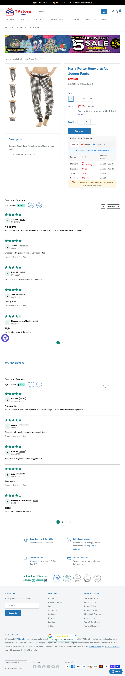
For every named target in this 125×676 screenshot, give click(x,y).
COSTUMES (9, 19)
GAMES (20, 27)
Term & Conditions (92, 622)
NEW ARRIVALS (40, 19)
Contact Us (52, 610)
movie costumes (112, 646)
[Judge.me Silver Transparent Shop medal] (77, 578)
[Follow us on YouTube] (53, 666)
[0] (118, 11)
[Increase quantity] (93, 121)
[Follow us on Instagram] (44, 666)
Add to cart (79, 131)
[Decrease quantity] (80, 121)
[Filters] (103, 206)
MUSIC (7, 27)
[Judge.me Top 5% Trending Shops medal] (97, 578)
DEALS (33, 27)
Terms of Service (91, 626)
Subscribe (13, 613)
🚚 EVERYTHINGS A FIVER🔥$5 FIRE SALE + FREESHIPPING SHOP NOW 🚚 (63, 2)
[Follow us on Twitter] (39, 666)
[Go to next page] (71, 342)
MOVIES (89, 19)
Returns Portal (90, 610)
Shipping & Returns (92, 614)
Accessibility (89, 618)
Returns (51, 618)
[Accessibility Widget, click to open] (5, 338)
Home (7, 59)
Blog (50, 606)
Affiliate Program (55, 602)
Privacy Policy (90, 602)
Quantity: (72, 122)
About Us (51, 598)
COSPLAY (25, 19)
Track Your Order (91, 598)
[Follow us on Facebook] (34, 666)
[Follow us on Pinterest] (48, 666)
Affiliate (51, 626)
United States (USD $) (14, 662)
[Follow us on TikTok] (57, 666)
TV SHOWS (74, 19)
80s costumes (95, 646)
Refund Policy (90, 606)
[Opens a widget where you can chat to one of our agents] (116, 672)
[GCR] (50, 636)
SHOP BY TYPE (57, 19)
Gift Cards (52, 614)
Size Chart (52, 622)
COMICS (103, 19)
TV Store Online (22, 639)
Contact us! (35, 561)
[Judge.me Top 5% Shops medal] (87, 578)
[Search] (104, 11)
